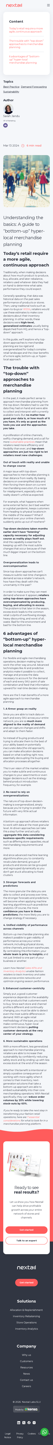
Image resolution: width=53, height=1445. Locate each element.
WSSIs (26, 309)
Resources (26, 1367)
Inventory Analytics (26, 1328)
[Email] (5, 125)
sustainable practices (22, 441)
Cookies (32, 1433)
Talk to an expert (26, 1240)
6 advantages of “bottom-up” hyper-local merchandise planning (24, 59)
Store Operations (26, 1322)
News (26, 1373)
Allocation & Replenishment (26, 1310)
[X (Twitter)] (23, 1422)
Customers (26, 1361)
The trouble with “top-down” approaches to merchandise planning (26, 44)
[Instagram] (34, 1422)
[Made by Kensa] (26, 1409)
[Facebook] (29, 1422)
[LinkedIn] (18, 1422)
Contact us (26, 1380)
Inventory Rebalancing (26, 1316)
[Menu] (48, 5)
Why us (26, 1355)
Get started (26, 1229)
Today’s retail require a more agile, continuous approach (26, 30)
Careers (26, 1386)
